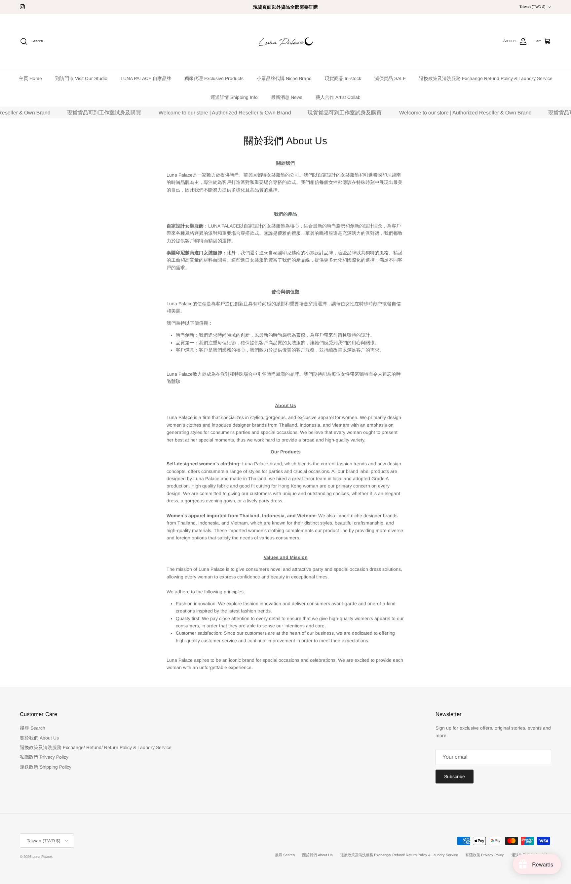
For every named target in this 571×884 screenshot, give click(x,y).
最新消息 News (286, 97)
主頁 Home (30, 78)
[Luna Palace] (285, 42)
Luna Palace (42, 857)
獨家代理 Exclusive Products (214, 78)
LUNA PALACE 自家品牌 (146, 78)
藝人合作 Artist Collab (338, 97)
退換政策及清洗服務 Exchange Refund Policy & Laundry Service (485, 78)
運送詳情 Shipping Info (234, 97)
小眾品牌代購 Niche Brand (284, 78)
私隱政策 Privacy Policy (44, 757)
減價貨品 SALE (390, 78)
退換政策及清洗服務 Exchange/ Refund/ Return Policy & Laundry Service (95, 747)
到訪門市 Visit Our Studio (81, 78)
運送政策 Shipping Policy (45, 767)
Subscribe (454, 776)
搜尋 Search (32, 728)
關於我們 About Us (39, 737)
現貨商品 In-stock (343, 78)
